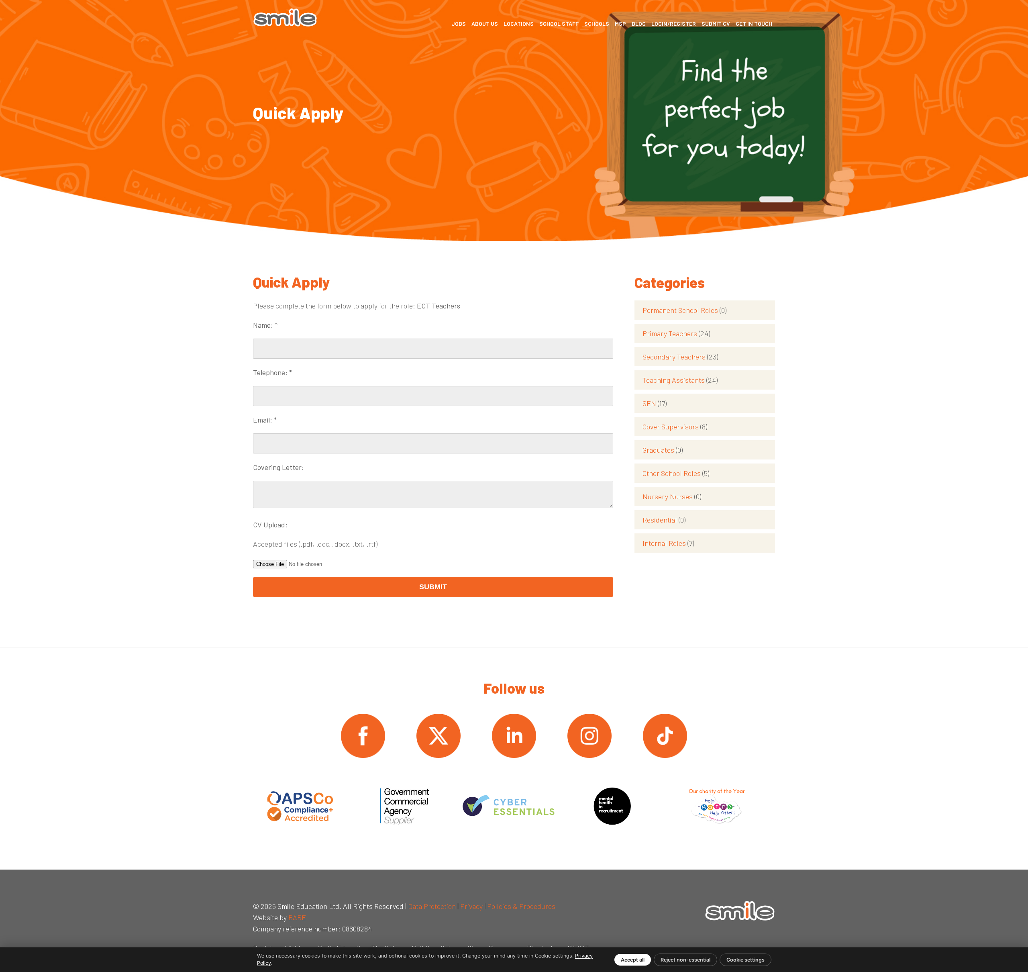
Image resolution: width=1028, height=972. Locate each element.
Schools (596, 23)
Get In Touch (754, 23)
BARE (297, 917)
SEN (654, 403)
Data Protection (432, 906)
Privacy (471, 906)
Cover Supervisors (674, 426)
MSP (620, 23)
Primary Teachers (676, 333)
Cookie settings (745, 960)
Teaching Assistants (680, 380)
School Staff (559, 23)
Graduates (662, 449)
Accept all (633, 960)
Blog (639, 23)
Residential (663, 519)
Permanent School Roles (684, 310)
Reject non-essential (685, 960)
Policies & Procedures (521, 906)
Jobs (458, 23)
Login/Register (673, 23)
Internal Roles (668, 543)
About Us (484, 23)
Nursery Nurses (671, 496)
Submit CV (716, 23)
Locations (519, 23)
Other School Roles (675, 473)
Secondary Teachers (680, 356)
